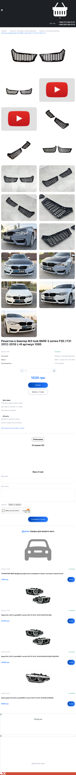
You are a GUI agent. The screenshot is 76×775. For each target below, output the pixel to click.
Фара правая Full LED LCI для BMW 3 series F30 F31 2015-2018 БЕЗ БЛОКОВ (27, 698)
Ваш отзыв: (5, 486)
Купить (38, 385)
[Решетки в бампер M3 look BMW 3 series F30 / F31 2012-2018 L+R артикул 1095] (38, 56)
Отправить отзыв (38, 519)
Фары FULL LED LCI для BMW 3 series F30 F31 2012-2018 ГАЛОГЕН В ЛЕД (26, 615)
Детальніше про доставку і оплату (12, 428)
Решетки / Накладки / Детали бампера (23, 31)
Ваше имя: (4, 476)
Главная (4, 31)
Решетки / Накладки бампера (49, 31)
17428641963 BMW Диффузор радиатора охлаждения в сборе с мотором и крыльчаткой (32, 573)
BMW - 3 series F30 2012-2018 (65, 359)
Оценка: (4, 504)
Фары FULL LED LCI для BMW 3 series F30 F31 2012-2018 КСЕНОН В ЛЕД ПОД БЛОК (30, 656)
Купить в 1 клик (38, 392)
